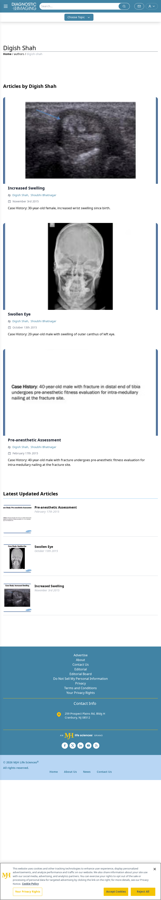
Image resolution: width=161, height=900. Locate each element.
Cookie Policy (30, 884)
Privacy (80, 683)
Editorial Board (81, 674)
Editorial (80, 669)
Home (7, 54)
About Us (70, 772)
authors (19, 54)
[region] (80, 881)
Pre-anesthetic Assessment (56, 507)
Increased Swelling (49, 586)
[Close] (154, 869)
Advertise (81, 655)
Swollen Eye (44, 547)
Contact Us (80, 664)
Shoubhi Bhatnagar (43, 195)
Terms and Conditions (80, 688)
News (87, 772)
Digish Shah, (20, 195)
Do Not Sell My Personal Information (80, 678)
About (80, 660)
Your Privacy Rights (80, 693)
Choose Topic (76, 17)
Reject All (143, 891)
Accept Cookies (116, 891)
